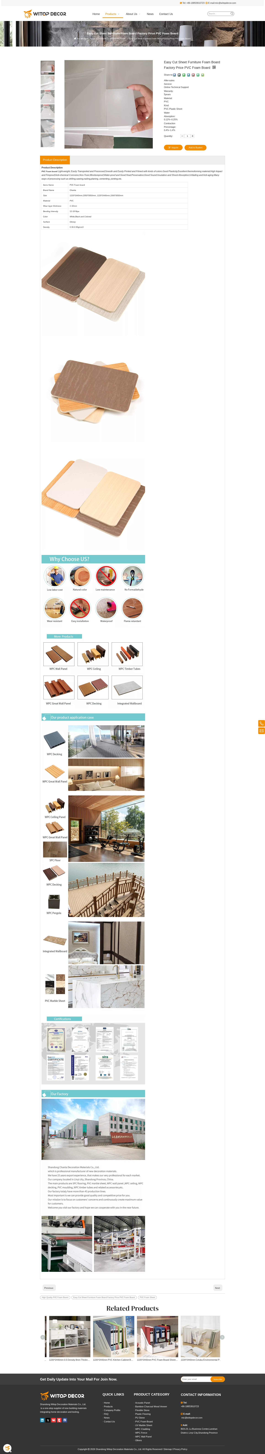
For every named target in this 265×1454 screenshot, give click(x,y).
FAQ (106, 1414)
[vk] (53, 1420)
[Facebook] (65, 1420)
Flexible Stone (142, 1410)
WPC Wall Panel (143, 1436)
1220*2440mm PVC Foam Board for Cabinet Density (176, 1360)
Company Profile (112, 1410)
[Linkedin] (42, 1420)
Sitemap (168, 1449)
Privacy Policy (180, 1449)
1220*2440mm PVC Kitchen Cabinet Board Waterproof (45, 1360)
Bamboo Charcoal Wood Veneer (151, 1406)
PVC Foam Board (144, 1421)
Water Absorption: (169, 115)
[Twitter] (48, 1420)
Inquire (175, 147)
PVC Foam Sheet (147, 1297)
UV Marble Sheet (143, 1425)
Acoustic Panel (142, 1403)
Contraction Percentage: (170, 125)
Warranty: (168, 91)
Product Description (55, 159)
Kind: (166, 105)
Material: (168, 98)
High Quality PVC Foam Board (55, 1297)
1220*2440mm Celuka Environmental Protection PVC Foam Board (132, 1360)
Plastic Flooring (143, 1414)
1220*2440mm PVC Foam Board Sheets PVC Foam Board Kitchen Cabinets (88, 1360)
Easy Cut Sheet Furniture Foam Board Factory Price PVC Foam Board (104, 1297)
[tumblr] (59, 1420)
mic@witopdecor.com (225, 3)
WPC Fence (141, 1433)
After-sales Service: (169, 82)
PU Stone (140, 1418)
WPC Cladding (142, 1429)
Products (108, 1406)
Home (107, 1403)
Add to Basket (195, 147)
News (107, 1418)
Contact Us (109, 1421)
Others (138, 1440)
